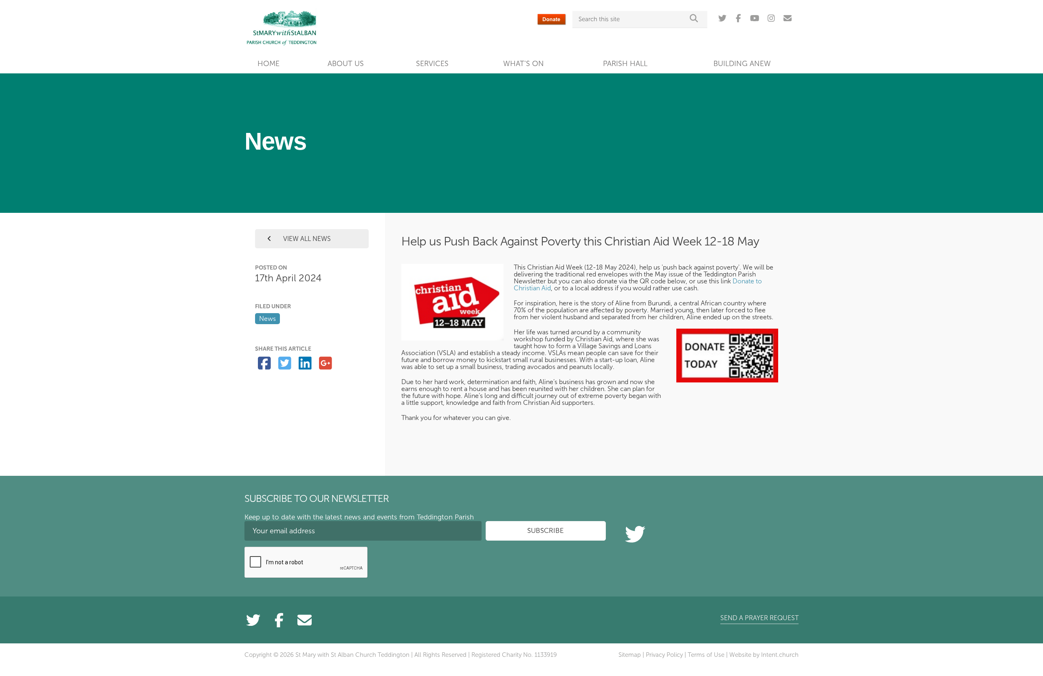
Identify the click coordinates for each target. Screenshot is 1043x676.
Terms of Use (706, 655)
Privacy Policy (664, 655)
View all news (306, 238)
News (267, 318)
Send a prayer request (759, 617)
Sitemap (629, 655)
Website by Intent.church (764, 655)
